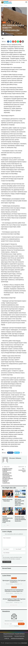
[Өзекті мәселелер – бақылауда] (7, 493)
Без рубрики (14, 587)
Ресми (4, 22)
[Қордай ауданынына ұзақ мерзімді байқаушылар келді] (7, 511)
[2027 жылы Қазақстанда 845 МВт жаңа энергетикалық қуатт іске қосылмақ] (20, 493)
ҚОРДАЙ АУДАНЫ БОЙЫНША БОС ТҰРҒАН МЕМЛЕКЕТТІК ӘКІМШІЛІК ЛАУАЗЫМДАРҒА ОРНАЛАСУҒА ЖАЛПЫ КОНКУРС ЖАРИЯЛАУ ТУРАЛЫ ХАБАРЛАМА (7, 476)
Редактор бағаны (8, 636)
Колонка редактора (19, 636)
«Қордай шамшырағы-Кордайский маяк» (14, 633)
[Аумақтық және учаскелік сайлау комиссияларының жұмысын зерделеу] (20, 511)
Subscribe (21, 623)
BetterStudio (24, 643)
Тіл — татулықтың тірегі (22, 470)
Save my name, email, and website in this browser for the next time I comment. (12, 558)
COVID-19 (6, 638)
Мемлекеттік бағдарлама (17, 638)
